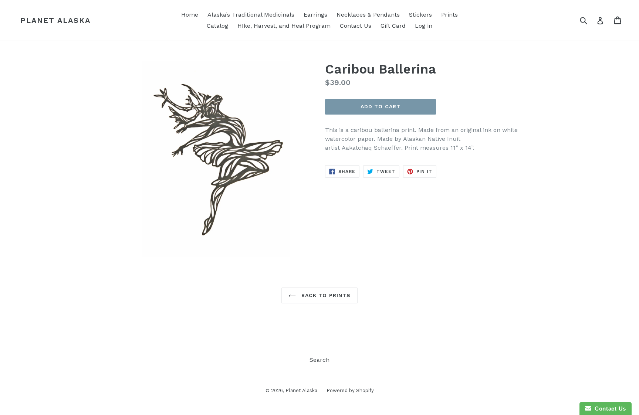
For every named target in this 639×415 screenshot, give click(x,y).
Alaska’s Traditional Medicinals (250, 14)
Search (319, 359)
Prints (449, 14)
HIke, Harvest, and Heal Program (284, 25)
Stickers (420, 14)
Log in (423, 25)
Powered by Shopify (350, 390)
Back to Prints (325, 295)
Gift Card (393, 25)
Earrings (315, 14)
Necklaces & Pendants (368, 14)
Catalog (217, 25)
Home (189, 14)
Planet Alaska (55, 20)
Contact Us (355, 25)
